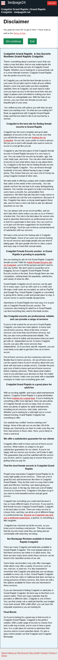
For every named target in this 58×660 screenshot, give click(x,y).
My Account (23, 653)
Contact (44, 653)
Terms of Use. (20, 33)
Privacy (52, 653)
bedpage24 (17, 2)
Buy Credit (34, 653)
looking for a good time (23, 398)
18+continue (13, 41)
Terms (4, 655)
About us (12, 653)
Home (4, 653)
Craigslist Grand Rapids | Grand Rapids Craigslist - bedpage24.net (23, 10)
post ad (52, 3)
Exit (32, 41)
